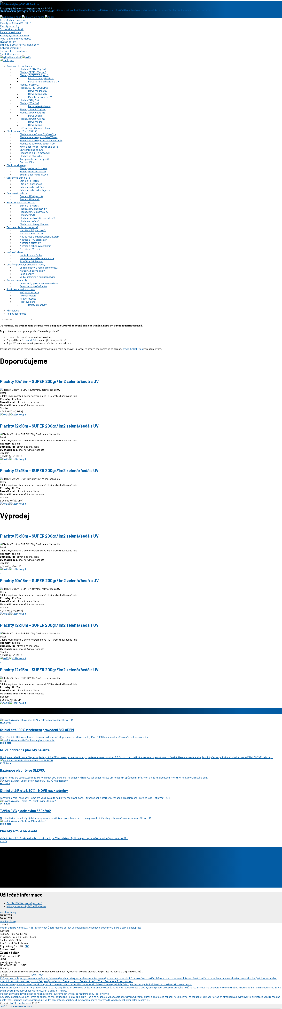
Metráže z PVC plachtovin (33, 239)
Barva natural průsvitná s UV (43, 81)
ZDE (27, 946)
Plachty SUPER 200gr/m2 (34, 87)
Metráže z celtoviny (30, 242)
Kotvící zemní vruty (10, 47)
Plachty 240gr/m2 (29, 100)
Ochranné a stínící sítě (12, 29)
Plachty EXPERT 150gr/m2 (34, 75)
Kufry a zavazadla (29, 292)
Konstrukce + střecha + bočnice (37, 258)
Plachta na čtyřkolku (31, 155)
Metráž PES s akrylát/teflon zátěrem (39, 236)
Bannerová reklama (10, 32)
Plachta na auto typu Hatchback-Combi (41, 140)
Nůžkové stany (8, 41)
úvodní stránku (30, 340)
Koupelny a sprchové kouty (14, 996)
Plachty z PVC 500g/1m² (33, 109)
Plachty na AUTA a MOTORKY (15, 22)
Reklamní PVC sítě (29, 199)
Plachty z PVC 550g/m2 (32, 112)
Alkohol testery (28, 295)
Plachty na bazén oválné (33, 171)
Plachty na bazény (9, 26)
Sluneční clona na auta (32, 149)
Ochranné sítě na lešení (32, 186)
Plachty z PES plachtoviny (34, 211)
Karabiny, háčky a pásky (32, 270)
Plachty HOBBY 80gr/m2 (33, 69)
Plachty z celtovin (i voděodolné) (37, 217)
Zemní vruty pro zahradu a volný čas (39, 283)
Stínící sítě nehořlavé (31, 183)
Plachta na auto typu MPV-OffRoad (38, 137)
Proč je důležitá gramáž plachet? (24, 903)
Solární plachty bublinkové (34, 174)
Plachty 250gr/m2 (29, 103)
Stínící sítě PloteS (29, 180)
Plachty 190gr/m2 (29, 84)
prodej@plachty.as (133, 348)
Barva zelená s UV (37, 93)
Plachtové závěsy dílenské (34, 224)
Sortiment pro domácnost (14, 50)
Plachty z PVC (27, 214)
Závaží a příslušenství (31, 261)
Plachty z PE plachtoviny (33, 208)
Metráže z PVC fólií (30, 248)
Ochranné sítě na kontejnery (35, 189)
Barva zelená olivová (39, 106)
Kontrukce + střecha (31, 255)
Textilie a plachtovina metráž (15, 38)
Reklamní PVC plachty (31, 196)
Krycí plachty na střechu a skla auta (39, 146)
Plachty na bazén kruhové (33, 168)
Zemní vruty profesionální (33, 286)
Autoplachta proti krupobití (34, 158)
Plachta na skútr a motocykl (35, 152)
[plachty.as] (7, 60)
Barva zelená (35, 115)
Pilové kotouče (28, 298)
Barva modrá (35, 121)
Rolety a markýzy (37, 304)
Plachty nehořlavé (29, 220)
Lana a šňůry (27, 273)
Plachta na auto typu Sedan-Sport (38, 143)
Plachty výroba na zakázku (14, 35)
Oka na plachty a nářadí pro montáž (38, 267)
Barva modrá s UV (37, 90)
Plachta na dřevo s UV (40, 96)
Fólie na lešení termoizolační (35, 127)
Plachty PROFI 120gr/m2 (33, 72)
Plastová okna (27, 301)
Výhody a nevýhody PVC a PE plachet (26, 906)
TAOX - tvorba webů (20, 1002)
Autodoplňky (27, 162)
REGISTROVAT (38, 974)
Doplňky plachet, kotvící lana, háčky (19, 44)
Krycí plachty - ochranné (13, 19)
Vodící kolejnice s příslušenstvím (37, 276)
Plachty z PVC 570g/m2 (32, 118)
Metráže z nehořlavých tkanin (35, 245)
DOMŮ (2, 1006)
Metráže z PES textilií (31, 233)
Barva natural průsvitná (41, 78)
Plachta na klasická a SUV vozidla (38, 134)
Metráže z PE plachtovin (33, 230)
